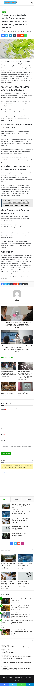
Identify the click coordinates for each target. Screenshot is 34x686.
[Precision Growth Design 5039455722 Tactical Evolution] (8, 386)
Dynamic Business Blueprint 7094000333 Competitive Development (20, 520)
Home (4, 9)
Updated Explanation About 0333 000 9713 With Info (24, 393)
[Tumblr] (11, 284)
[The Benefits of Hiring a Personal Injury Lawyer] (5, 601)
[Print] (26, 284)
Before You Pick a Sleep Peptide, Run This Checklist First (25, 565)
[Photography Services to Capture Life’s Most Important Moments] (5, 608)
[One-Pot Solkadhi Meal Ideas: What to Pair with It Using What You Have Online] (5, 632)
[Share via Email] (23, 284)
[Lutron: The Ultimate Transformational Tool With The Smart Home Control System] (5, 615)
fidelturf (9, 9)
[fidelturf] (10, 2)
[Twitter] (5, 284)
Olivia (5, 31)
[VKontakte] (20, 284)
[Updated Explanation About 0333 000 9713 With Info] (25, 386)
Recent (5, 499)
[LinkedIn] (8, 284)
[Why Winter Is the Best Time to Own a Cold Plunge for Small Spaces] (6, 506)
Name (3, 428)
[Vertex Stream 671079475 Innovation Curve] (6, 536)
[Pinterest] (14, 284)
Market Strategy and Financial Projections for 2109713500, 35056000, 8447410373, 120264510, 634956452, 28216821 (25, 374)
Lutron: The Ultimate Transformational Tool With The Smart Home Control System (20, 614)
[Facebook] (2, 284)
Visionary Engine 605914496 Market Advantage (23, 583)
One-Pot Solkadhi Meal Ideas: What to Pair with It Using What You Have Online (21, 631)
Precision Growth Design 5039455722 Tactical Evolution (8, 393)
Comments (28, 499)
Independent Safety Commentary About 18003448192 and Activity (8, 373)
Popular (16, 499)
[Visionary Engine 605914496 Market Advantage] (6, 529)
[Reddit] (17, 284)
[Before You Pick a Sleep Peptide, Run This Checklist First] (6, 514)
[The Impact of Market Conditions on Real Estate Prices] (5, 624)
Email (3, 434)
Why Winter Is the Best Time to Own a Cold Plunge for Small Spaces (21, 505)
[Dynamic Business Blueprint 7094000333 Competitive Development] (6, 521)
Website (3, 440)
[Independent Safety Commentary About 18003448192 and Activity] (8, 366)
